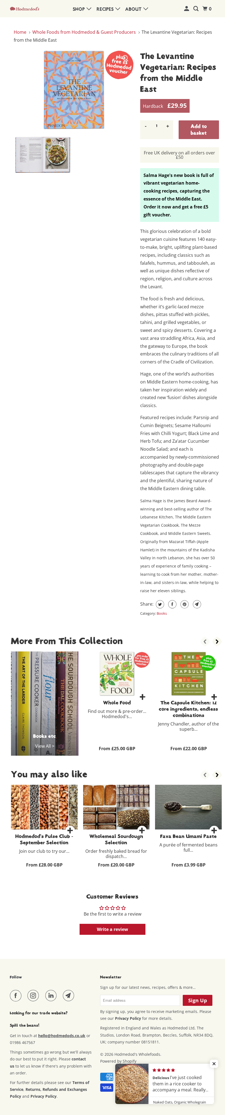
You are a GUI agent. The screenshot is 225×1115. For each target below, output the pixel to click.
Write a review (112, 929)
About (134, 9)
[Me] (187, 9)
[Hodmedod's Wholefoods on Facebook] (17, 995)
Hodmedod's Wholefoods (137, 1054)
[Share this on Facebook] (171, 604)
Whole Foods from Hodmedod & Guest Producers (84, 32)
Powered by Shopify (118, 1061)
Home (20, 32)
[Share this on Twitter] (159, 604)
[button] (214, 1064)
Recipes (106, 9)
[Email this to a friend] (196, 604)
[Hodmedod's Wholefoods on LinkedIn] (52, 995)
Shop (79, 9)
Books (162, 613)
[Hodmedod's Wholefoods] (25, 8)
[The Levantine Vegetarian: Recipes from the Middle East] (74, 90)
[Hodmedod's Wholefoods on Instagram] (34, 995)
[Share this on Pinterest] (184, 604)
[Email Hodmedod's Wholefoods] (70, 995)
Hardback (165, 105)
